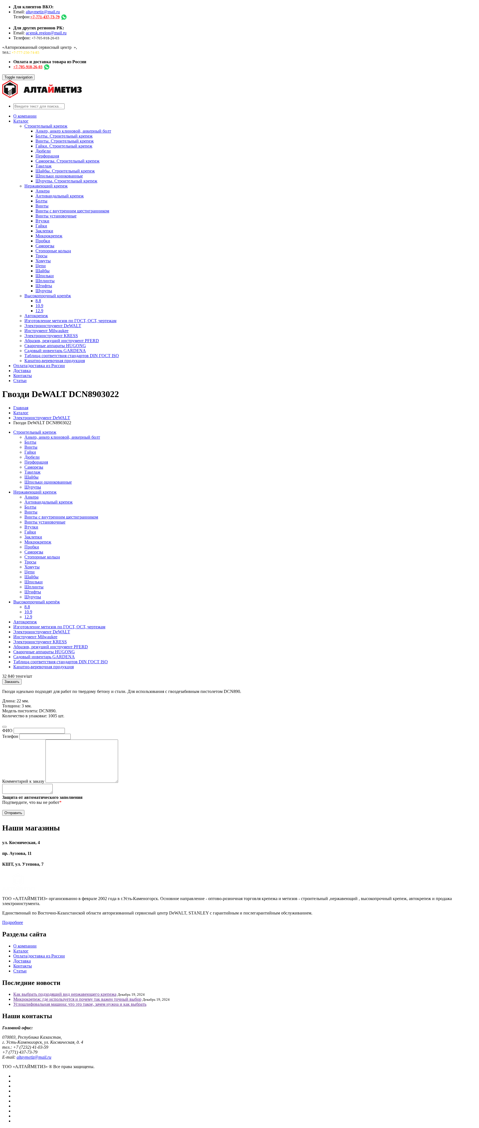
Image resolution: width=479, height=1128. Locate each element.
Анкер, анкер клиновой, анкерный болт (73, 131)
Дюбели (43, 151)
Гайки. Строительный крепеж (63, 146)
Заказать (11, 682)
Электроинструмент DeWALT (52, 325)
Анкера (42, 191)
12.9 (39, 310)
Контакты (22, 375)
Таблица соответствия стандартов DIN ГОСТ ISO (71, 355)
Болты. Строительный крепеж (64, 136)
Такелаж (43, 166)
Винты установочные (56, 216)
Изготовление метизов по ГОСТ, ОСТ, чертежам (70, 320)
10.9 (39, 305)
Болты (41, 201)
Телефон (10, 736)
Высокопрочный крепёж (47, 295)
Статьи (20, 380)
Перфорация (47, 156)
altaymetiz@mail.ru (43, 11)
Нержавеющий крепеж (46, 186)
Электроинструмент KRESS (51, 335)
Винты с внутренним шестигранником (72, 211)
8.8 (38, 300)
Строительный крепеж (45, 126)
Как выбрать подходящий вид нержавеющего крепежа (64, 994)
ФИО (7, 730)
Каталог (21, 121)
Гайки (41, 225)
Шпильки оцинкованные (59, 176)
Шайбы (42, 270)
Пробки (42, 240)
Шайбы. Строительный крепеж (65, 171)
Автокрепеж (36, 315)
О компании (25, 116)
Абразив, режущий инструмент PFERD (61, 340)
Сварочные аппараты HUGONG (55, 345)
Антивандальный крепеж (59, 196)
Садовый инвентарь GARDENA (55, 350)
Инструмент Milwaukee (46, 330)
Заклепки (44, 230)
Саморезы (44, 245)
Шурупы (43, 290)
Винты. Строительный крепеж (64, 141)
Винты (42, 206)
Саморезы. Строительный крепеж (67, 161)
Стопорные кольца (53, 250)
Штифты (43, 285)
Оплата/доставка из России (39, 365)
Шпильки (44, 275)
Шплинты (45, 280)
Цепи (40, 265)
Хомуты (43, 260)
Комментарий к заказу (23, 781)
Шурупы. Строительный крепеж (66, 181)
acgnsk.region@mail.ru (46, 33)
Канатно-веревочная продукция (54, 360)
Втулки (42, 221)
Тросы (41, 255)
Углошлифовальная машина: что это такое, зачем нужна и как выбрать (79, 1004)
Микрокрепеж (48, 235)
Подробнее (12, 922)
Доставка (22, 370)
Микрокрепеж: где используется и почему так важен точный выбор (77, 999)
